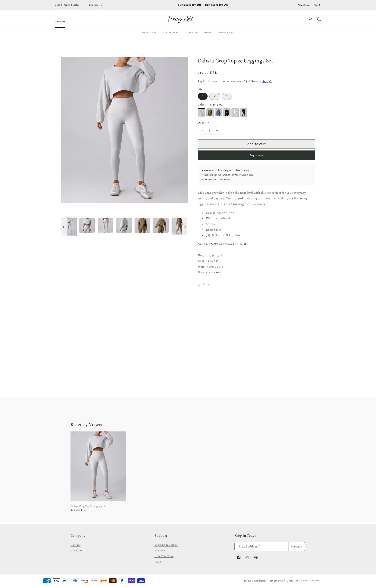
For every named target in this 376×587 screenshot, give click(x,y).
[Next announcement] (185, 227)
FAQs (158, 562)
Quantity (203, 122)
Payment (160, 550)
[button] (310, 18)
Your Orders (304, 5)
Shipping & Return (166, 545)
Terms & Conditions (255, 580)
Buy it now (256, 155)
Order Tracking (164, 556)
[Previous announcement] (64, 227)
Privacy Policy (277, 580)
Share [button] (205, 284)
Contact (75, 545)
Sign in (317, 5)
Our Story (76, 550)
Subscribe (296, 546)
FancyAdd (316, 580)
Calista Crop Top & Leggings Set (89, 506)
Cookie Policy (294, 580)
